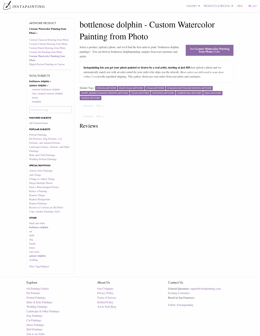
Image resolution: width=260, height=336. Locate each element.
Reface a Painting (38, 191)
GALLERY (191, 6)
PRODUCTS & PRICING (217, 6)
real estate (34, 251)
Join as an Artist (35, 334)
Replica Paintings (38, 203)
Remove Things (37, 195)
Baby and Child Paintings (42, 155)
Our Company (105, 288)
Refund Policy (105, 302)
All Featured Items (38, 123)
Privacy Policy (105, 293)
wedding (33, 259)
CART (254, 6)
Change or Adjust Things (42, 179)
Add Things (35, 174)
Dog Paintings (34, 315)
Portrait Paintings (38, 134)
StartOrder (209, 50)
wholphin (36, 101)
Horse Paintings (35, 325)
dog (31, 239)
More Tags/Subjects (39, 266)
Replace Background (39, 199)
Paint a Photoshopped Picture (44, 187)
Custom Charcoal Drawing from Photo (48, 39)
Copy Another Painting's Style (44, 211)
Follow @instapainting (180, 305)
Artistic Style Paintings (41, 170)
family (32, 243)
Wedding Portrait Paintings (43, 159)
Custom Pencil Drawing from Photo (47, 48)
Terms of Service (106, 297)
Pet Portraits (33, 293)
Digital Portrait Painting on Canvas (47, 64)
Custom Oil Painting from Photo (45, 52)
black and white (37, 223)
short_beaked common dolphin (47, 93)
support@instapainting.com (205, 288)
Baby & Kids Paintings (39, 302)
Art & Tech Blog (106, 306)
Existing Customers (179, 293)
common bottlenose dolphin (46, 89)
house (32, 247)
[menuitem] (192, 6)
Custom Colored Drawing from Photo (48, 43)
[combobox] (50, 109)
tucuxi (35, 97)
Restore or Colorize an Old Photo (46, 207)
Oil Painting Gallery (38, 288)
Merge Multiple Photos (41, 183)
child (31, 235)
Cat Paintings (34, 320)
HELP (240, 6)
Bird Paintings (34, 329)
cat (30, 231)
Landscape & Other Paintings (43, 311)
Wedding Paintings (37, 306)
